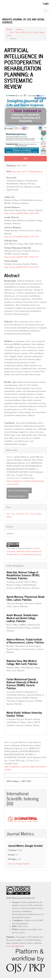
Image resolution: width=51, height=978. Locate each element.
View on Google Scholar (19, 863)
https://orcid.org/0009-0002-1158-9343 (21, 236)
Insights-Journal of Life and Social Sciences (23, 20)
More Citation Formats (18, 490)
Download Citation (17, 496)
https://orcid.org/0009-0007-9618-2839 (21, 267)
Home (9, 29)
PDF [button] (25, 158)
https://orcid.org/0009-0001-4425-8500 (21, 213)
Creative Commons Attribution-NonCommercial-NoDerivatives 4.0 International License (24, 551)
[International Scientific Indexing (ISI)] (22, 818)
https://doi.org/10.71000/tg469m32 (27, 171)
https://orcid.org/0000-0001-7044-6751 (21, 256)
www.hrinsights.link (15, 946)
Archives (19, 29)
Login (46, 3)
